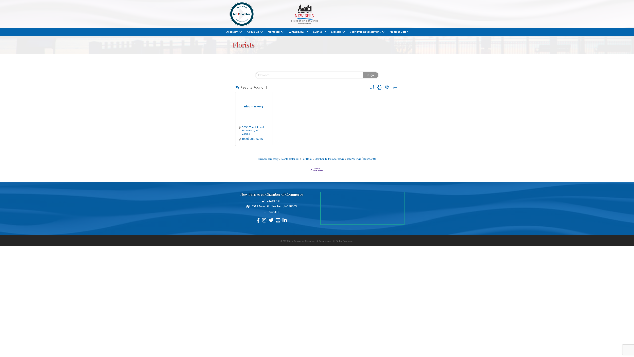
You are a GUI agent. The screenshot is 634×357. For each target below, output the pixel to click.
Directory (232, 31)
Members (274, 31)
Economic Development (365, 31)
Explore (336, 31)
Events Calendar (290, 159)
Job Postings (354, 159)
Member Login (399, 31)
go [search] (372, 75)
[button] (237, 87)
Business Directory (268, 159)
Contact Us (369, 159)
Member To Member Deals (329, 159)
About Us (253, 31)
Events (317, 31)
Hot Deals (307, 159)
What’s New (296, 31)
